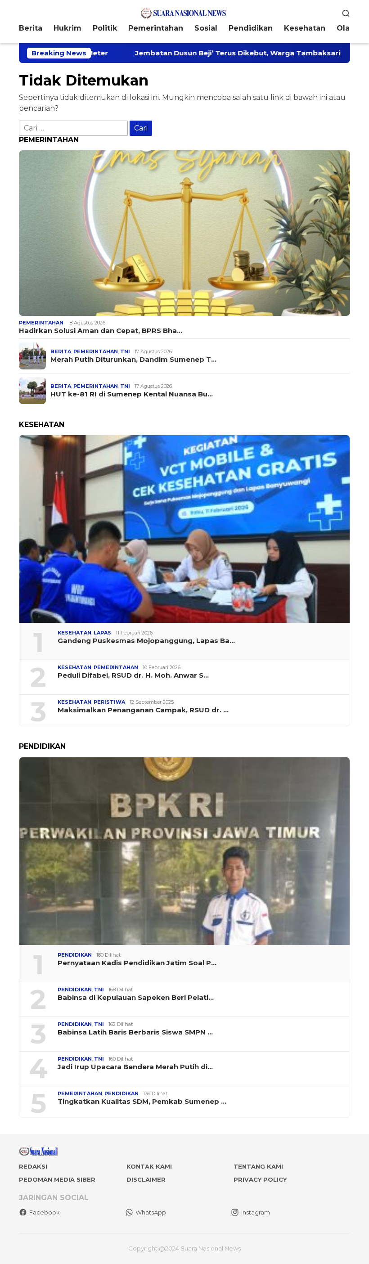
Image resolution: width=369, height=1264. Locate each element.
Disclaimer (146, 1179)
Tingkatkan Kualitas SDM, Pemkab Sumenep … (142, 1102)
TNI (125, 351)
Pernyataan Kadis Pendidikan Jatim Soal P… (137, 963)
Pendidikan (75, 955)
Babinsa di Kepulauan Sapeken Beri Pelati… (136, 998)
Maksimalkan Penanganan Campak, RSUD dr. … (143, 710)
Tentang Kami (258, 1166)
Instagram (255, 1212)
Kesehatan (74, 633)
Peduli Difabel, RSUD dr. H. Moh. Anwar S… (133, 675)
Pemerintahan (41, 322)
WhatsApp (150, 1212)
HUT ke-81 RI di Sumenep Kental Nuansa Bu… (131, 394)
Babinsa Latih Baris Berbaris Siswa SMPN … (135, 1032)
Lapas (102, 633)
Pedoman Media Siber (57, 1179)
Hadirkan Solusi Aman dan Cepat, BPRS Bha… (100, 331)
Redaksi (33, 1166)
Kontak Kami (149, 1166)
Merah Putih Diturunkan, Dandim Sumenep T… (133, 359)
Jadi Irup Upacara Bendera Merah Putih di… (135, 1067)
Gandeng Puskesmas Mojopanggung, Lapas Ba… (146, 641)
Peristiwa (109, 702)
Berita (60, 351)
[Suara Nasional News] (185, 12)
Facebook (44, 1212)
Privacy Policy (260, 1179)
